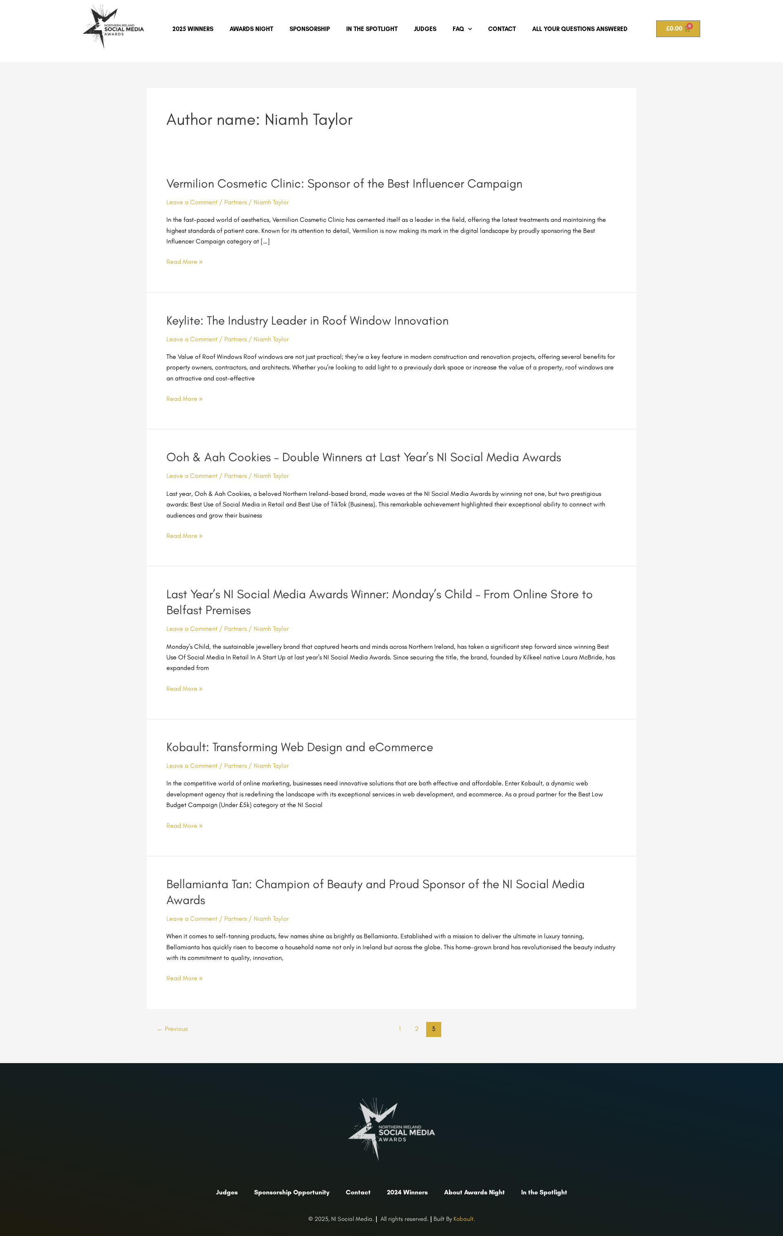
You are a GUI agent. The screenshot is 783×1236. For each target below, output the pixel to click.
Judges (425, 29)
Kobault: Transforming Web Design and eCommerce (299, 746)
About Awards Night (474, 1192)
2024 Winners (407, 1192)
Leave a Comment (191, 202)
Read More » (184, 261)
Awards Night (251, 29)
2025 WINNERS (193, 29)
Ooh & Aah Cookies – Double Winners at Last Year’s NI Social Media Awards (363, 456)
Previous (172, 1029)
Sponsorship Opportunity (292, 1192)
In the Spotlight (372, 29)
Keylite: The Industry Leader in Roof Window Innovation (307, 320)
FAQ (458, 29)
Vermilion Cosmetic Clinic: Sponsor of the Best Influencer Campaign (344, 183)
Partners (235, 202)
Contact (502, 29)
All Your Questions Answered (580, 29)
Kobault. (464, 1219)
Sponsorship (310, 29)
